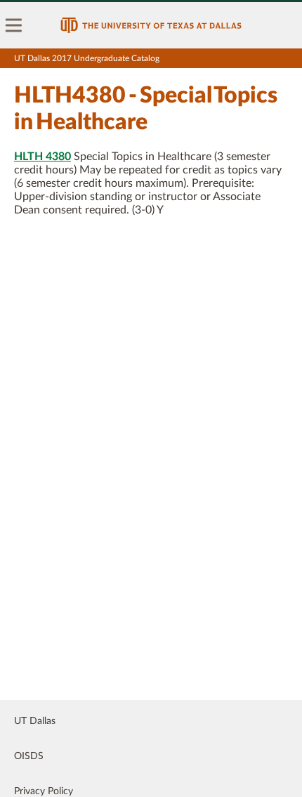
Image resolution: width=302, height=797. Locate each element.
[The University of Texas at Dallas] (151, 25)
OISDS (29, 756)
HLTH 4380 (42, 156)
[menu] (14, 25)
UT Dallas (34, 721)
